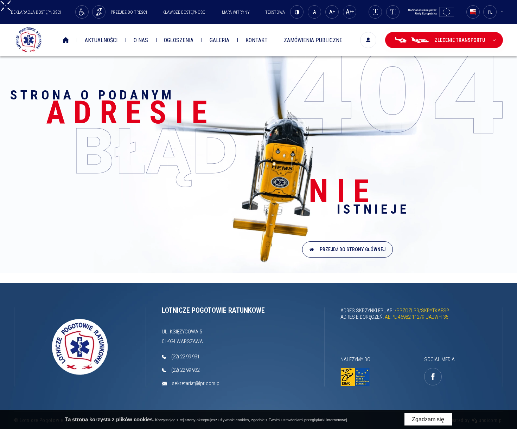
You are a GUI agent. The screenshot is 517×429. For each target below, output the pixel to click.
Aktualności (101, 40)
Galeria (219, 40)
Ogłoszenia (178, 40)
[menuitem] (68, 40)
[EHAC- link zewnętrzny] (359, 377)
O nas (141, 40)
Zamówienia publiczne (313, 40)
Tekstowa (275, 12)
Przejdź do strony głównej (351, 249)
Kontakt (256, 40)
